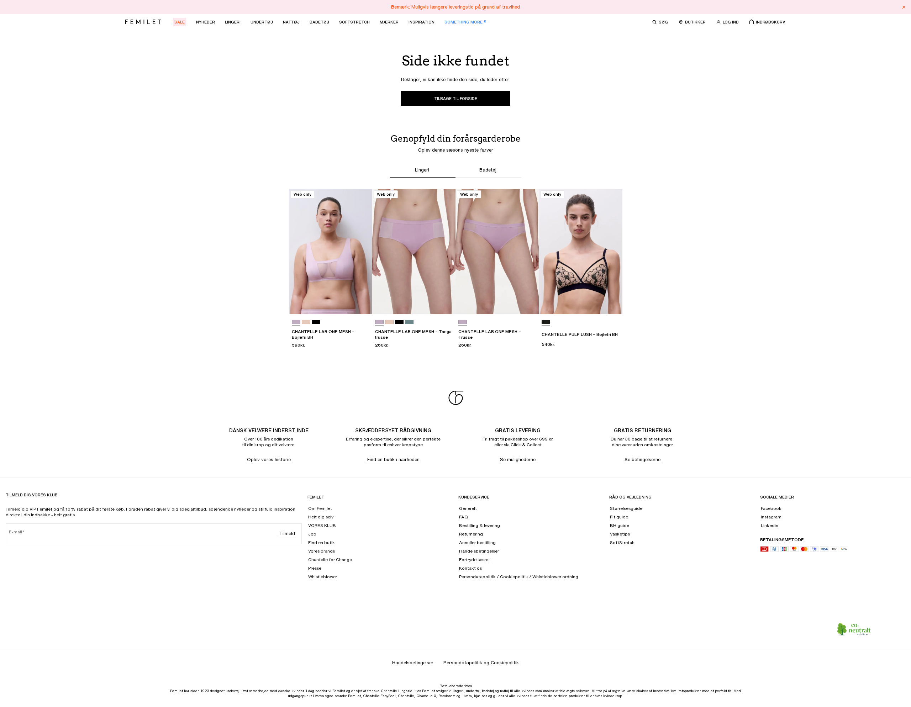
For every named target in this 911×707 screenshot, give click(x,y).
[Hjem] (143, 22)
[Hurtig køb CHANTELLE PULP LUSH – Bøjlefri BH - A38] (610, 302)
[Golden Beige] (306, 322)
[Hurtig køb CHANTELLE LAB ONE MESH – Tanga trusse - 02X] (443, 302)
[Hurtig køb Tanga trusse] (373, 191)
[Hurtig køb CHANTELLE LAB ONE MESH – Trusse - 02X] (527, 302)
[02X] (296, 322)
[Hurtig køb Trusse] (456, 191)
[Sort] (316, 322)
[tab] (423, 171)
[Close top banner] (904, 7)
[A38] (546, 322)
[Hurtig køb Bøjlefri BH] (289, 191)
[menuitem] (179, 22)
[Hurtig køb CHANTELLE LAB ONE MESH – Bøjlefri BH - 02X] (360, 302)
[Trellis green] (409, 322)
